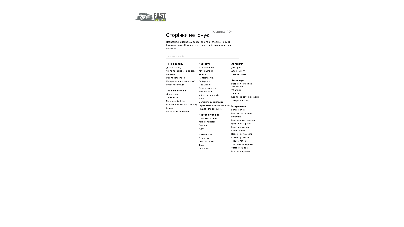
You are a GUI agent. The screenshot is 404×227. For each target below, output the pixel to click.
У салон (235, 93)
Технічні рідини (239, 74)
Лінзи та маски (206, 141)
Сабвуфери (204, 81)
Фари (201, 145)
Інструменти (239, 106)
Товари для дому (240, 100)
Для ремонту (238, 71)
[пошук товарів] (236, 56)
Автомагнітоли (206, 67)
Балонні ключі (238, 109)
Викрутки (236, 116)
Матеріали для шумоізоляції (180, 81)
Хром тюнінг (172, 97)
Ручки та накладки (175, 84)
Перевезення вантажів (178, 111)
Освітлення (204, 148)
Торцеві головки (239, 141)
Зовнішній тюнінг (176, 90)
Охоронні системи (208, 118)
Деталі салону (173, 67)
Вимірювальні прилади (243, 120)
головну (204, 45)
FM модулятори (206, 77)
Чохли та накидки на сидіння (181, 71)
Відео (201, 128)
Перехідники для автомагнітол (214, 105)
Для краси (236, 67)
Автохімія (237, 63)
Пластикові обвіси (175, 101)
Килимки (170, 74)
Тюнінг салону (174, 63)
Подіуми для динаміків (210, 109)
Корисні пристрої (207, 121)
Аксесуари (237, 80)
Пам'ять (203, 125)
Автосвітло (205, 134)
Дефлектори (172, 94)
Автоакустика (206, 71)
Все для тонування (240, 151)
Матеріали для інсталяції (211, 102)
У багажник (237, 90)
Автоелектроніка (209, 114)
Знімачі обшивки (239, 147)
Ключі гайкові (238, 130)
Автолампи (204, 138)
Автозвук (204, 63)
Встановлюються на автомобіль (241, 85)
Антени (202, 74)
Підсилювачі (205, 84)
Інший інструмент (240, 127)
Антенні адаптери (207, 88)
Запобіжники (205, 91)
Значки (169, 108)
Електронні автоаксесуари (245, 97)
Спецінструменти (240, 137)
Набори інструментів (241, 134)
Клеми (202, 98)
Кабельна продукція (209, 95)
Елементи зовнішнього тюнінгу (181, 104)
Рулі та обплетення (175, 77)
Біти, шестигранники (241, 113)
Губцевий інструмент (241, 123)
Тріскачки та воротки (242, 144)
